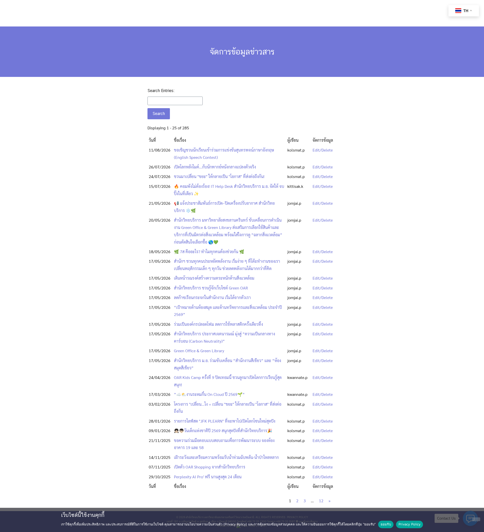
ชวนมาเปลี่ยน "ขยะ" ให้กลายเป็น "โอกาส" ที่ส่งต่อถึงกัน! (219, 176)
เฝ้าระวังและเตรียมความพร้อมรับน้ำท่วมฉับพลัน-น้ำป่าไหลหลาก (226, 457)
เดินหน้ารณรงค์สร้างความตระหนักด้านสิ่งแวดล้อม (214, 278)
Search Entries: (160, 90)
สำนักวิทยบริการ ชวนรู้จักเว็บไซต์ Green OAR (211, 287)
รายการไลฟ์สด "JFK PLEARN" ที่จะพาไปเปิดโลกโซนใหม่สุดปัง (224, 421)
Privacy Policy (410, 524)
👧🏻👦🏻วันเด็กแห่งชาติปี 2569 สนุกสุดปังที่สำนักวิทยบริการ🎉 (223, 430)
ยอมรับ (386, 524)
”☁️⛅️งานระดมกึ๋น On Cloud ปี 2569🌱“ (209, 394)
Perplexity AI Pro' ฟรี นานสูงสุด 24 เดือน (207, 476)
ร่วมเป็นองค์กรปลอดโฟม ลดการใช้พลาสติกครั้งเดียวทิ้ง (218, 324)
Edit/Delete (323, 150)
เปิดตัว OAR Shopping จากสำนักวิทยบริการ (209, 466)
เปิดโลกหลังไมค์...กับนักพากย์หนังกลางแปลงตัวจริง (215, 166)
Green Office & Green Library (199, 350)
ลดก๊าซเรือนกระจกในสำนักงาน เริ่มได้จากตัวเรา (212, 297)
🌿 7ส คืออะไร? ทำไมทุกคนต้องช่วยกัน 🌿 (209, 251)
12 (321, 500)
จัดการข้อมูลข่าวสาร (242, 51)
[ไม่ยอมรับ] (476, 519)
